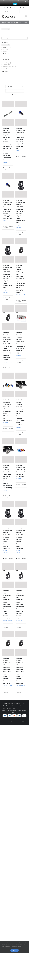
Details (11, 167)
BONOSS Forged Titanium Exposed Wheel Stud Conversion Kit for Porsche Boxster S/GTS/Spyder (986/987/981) (7, 476)
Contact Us (14, 712)
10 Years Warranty (22, 710)
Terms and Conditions (11, 710)
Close (14, 4)
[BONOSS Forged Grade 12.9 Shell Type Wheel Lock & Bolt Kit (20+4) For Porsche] (21, 450)
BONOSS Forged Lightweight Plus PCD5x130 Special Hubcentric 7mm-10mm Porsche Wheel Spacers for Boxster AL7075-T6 (7, 604)
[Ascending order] (22, 86)
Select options (19, 157)
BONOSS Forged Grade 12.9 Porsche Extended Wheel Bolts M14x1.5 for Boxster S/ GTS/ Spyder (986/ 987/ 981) (7, 209)
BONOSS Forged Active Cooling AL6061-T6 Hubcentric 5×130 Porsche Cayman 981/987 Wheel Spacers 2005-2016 (7, 276)
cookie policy (25, 943)
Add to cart (5, 168)
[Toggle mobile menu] (26, 16)
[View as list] (15, 94)
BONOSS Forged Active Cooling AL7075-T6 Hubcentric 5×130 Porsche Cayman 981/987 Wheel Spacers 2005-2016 (20, 211)
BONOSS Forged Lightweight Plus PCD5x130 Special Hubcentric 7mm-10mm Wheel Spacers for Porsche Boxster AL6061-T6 (20, 604)
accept (15, 950)
